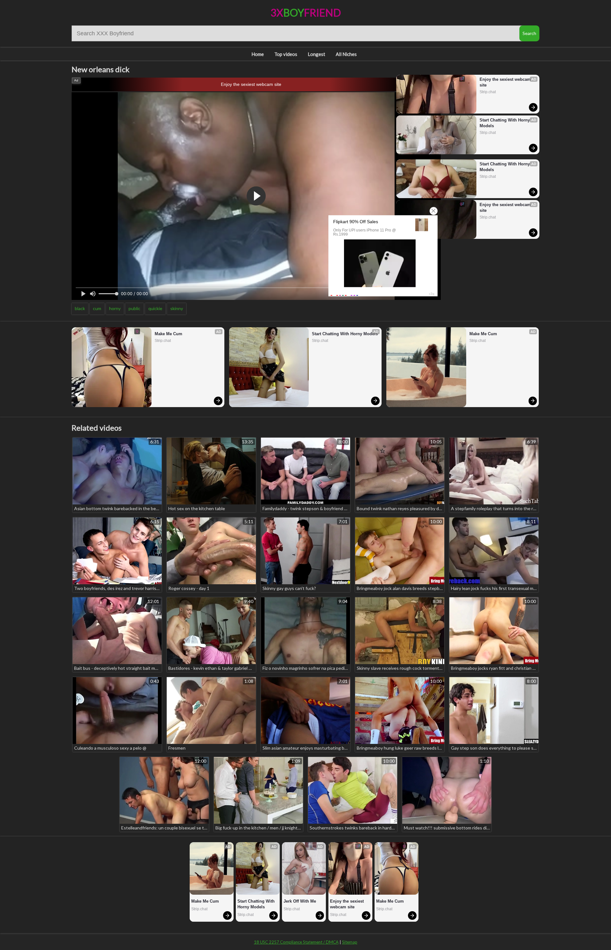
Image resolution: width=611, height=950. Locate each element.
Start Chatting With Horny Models (505, 123)
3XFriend (305, 12)
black (80, 308)
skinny (176, 308)
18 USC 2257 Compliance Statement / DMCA (296, 942)
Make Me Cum (168, 333)
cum (97, 308)
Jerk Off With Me (300, 901)
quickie (155, 308)
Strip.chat (488, 92)
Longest (316, 54)
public (134, 308)
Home (257, 54)
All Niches (346, 54)
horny (115, 308)
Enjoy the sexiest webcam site (251, 84)
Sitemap (349, 942)
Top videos (285, 54)
